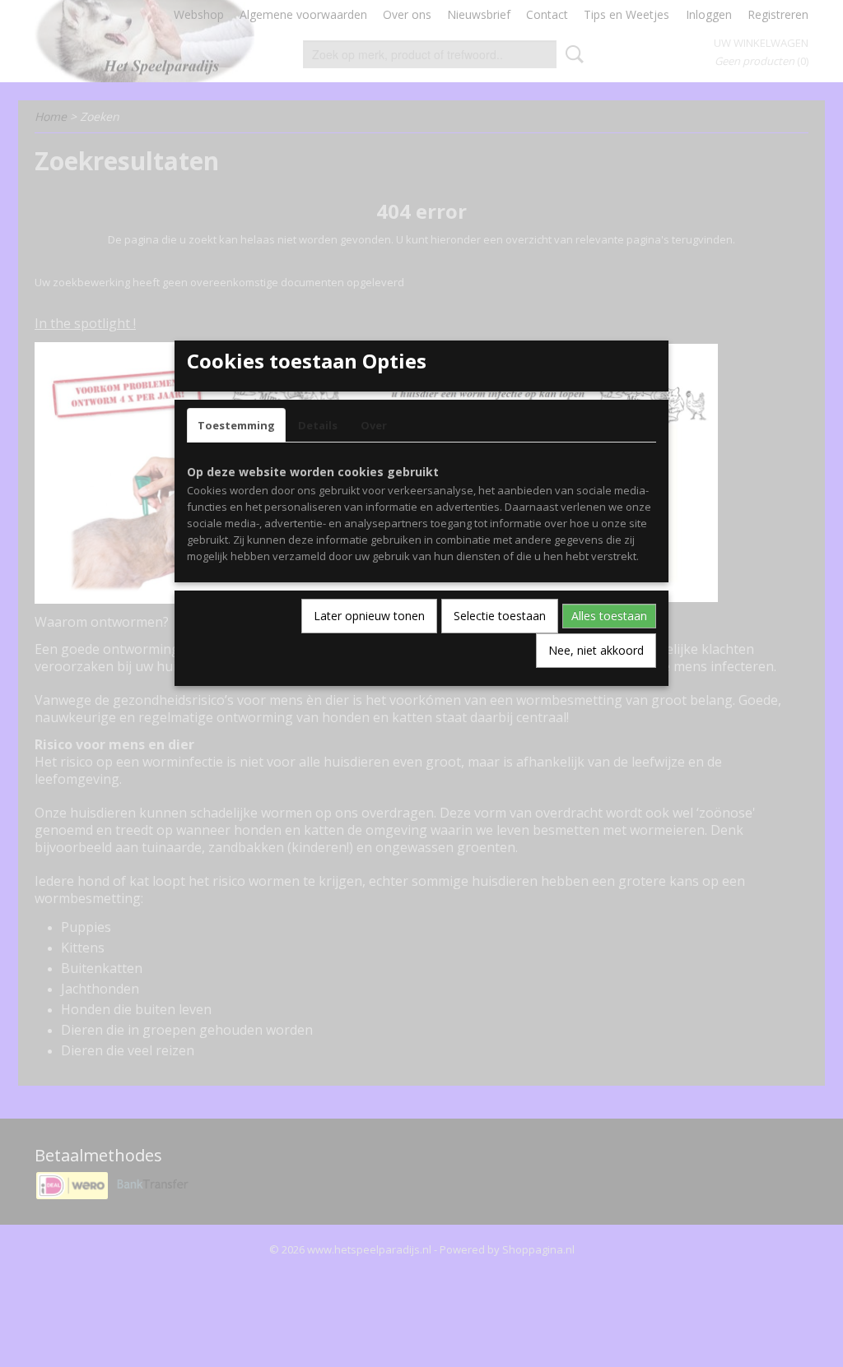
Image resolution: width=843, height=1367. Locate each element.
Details (318, 425)
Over (374, 425)
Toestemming (236, 425)
